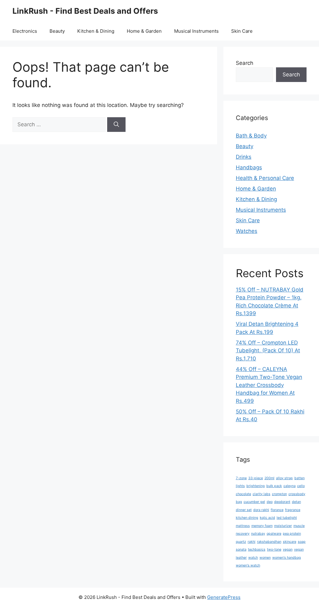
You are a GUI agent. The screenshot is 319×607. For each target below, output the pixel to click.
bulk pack (274, 486)
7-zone (241, 478)
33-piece (255, 478)
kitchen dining (247, 518)
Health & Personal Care (265, 178)
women (265, 558)
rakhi (251, 542)
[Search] (116, 124)
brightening (255, 486)
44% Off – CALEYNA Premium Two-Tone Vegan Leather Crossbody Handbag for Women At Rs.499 (269, 385)
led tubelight (287, 518)
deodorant (282, 502)
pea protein (292, 534)
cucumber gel (254, 502)
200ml (269, 478)
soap (302, 542)
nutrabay (258, 534)
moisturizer (283, 526)
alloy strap (284, 478)
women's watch (248, 565)
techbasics (256, 549)
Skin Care (242, 31)
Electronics (24, 31)
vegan (288, 549)
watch (253, 558)
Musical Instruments (196, 31)
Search (244, 63)
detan (296, 502)
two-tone (274, 549)
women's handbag (286, 558)
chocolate (243, 494)
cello (301, 486)
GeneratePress (223, 597)
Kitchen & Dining (95, 31)
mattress (243, 526)
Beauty (57, 31)
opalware (274, 534)
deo (270, 502)
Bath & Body (251, 135)
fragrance (292, 510)
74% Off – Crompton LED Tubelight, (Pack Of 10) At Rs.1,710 (268, 351)
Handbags (249, 167)
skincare (289, 542)
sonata (241, 549)
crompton (279, 494)
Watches (246, 231)
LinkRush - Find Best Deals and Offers (85, 11)
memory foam (262, 526)
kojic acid (267, 518)
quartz (241, 542)
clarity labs (261, 494)
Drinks (243, 157)
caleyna (289, 486)
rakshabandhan (269, 542)
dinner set (244, 510)
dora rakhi (261, 510)
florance (277, 510)
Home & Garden (144, 31)
